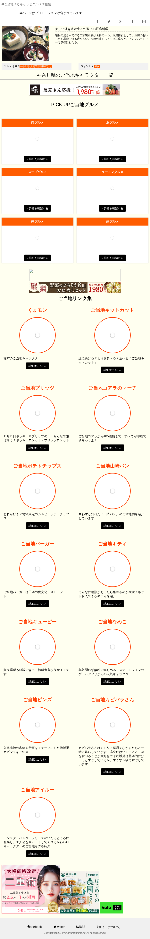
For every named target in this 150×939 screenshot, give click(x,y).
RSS (82, 926)
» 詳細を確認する (37, 158)
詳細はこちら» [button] (37, 365)
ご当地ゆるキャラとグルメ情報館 (27, 4)
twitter (60, 926)
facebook (35, 926)
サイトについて (109, 927)
